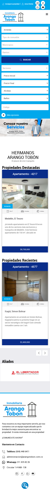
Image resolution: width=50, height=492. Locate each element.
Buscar (27, 59)
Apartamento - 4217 (25, 174)
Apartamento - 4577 (25, 267)
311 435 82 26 (18, 462)
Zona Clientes (29, 4)
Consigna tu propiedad (12, 4)
